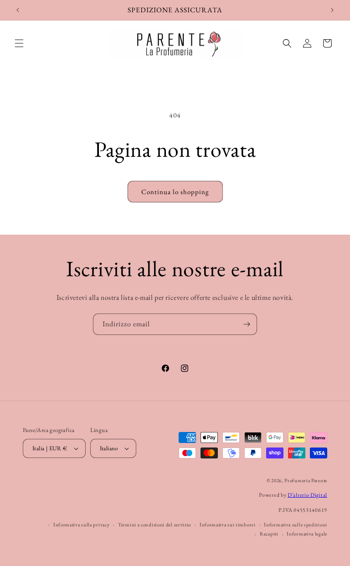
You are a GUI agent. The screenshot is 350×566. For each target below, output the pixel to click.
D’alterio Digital (307, 495)
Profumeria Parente (305, 480)
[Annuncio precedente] (18, 10)
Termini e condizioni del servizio (154, 524)
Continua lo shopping (175, 191)
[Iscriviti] (247, 324)
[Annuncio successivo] (332, 10)
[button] (19, 43)
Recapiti (269, 533)
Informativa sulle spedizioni (295, 524)
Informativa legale (307, 533)
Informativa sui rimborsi (228, 524)
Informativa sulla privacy (81, 524)
